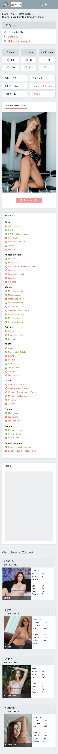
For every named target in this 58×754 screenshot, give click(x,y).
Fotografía (13, 262)
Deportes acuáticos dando (20, 447)
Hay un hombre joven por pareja (22, 266)
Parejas (11, 270)
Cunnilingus (13, 400)
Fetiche (11, 249)
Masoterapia (13, 306)
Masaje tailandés (15, 303)
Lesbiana (12, 339)
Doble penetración (16, 242)
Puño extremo (14, 421)
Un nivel (11, 230)
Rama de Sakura (15, 322)
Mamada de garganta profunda (22, 392)
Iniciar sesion (47, 3)
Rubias (36, 93)
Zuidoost (29, 14)
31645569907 (15, 32)
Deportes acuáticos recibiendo (22, 451)
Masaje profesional (17, 291)
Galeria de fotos (15, 105)
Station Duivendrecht (12, 17)
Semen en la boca (16, 430)
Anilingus (12, 404)
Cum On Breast (14, 434)
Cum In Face (13, 438)
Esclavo (11, 360)
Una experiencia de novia (19, 388)
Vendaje (11, 371)
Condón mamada (16, 384)
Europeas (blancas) (43, 86)
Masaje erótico (14, 295)
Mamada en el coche (17, 396)
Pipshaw (12, 278)
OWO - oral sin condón (18, 234)
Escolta (11, 259)
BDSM (11, 356)
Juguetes (12, 245)
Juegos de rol (14, 367)
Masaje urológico (16, 299)
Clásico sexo (14, 226)
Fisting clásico (14, 413)
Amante (11, 348)
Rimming (12, 282)
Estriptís (11, 331)
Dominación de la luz (17, 352)
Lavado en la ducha (17, 274)
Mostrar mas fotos (29, 200)
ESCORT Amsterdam (12, 14)
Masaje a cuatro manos (18, 310)
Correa (11, 363)
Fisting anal (13, 417)
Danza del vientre (16, 335)
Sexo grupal (13, 238)
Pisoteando (13, 375)
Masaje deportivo (16, 314)
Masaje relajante (15, 318)
